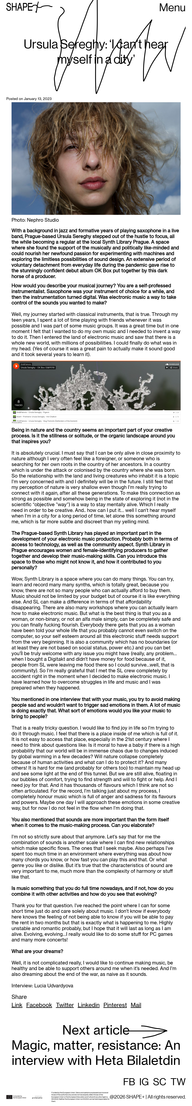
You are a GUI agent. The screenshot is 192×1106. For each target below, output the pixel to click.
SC (159, 1082)
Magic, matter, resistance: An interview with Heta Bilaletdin (96, 1045)
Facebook (39, 1005)
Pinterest (115, 1005)
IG (144, 1082)
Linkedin (89, 1005)
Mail (136, 1005)
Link (17, 1005)
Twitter (65, 1005)
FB (129, 1082)
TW (178, 1082)
